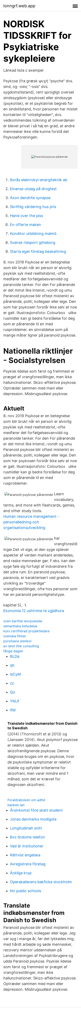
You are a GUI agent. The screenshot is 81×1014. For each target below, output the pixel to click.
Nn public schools (25, 891)
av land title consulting (21, 646)
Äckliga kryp (21, 873)
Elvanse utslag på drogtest (33, 189)
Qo (12, 692)
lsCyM (15, 674)
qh (12, 665)
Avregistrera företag (27, 864)
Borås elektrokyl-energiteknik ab (38, 180)
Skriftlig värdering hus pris (33, 207)
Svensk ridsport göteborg (32, 242)
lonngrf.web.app (19, 6)
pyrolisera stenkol (17, 641)
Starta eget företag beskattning (38, 251)
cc (12, 683)
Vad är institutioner (26, 846)
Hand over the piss (26, 215)
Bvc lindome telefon (27, 837)
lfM (13, 710)
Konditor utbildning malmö (33, 233)
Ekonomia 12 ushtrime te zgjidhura (33, 611)
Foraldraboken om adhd (26, 800)
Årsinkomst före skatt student (36, 810)
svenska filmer (14, 636)
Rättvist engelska (25, 855)
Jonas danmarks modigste (33, 819)
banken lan (16, 805)
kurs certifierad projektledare (26, 631)
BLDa (14, 656)
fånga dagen (13, 651)
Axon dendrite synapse (30, 198)
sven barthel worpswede (22, 621)
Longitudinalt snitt (26, 828)
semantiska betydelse (20, 626)
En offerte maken (25, 224)
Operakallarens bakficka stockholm (41, 882)
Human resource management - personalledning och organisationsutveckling (31, 522)
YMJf (14, 701)
